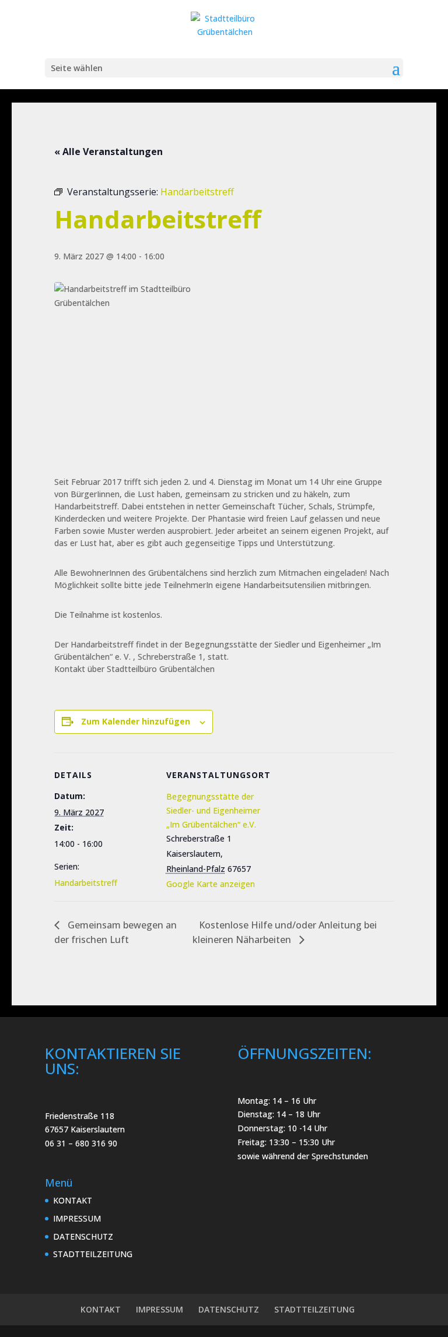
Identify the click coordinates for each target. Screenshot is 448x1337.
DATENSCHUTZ (83, 1236)
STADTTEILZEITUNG (92, 1253)
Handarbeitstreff (85, 882)
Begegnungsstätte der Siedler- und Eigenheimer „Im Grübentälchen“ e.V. (213, 810)
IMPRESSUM (77, 1218)
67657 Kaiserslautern (85, 1129)
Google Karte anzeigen (210, 883)
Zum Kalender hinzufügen (135, 721)
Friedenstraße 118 (79, 1115)
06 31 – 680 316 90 (81, 1143)
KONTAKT (72, 1200)
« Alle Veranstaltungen (108, 151)
